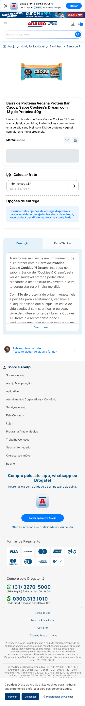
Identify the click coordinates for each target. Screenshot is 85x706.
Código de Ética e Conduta (42, 635)
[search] (42, 34)
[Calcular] (74, 186)
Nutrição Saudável (32, 46)
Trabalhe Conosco (17, 439)
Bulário (10, 463)
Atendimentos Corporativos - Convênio (31, 399)
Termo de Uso (42, 613)
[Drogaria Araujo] (42, 24)
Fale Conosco (15, 415)
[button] (57, 696)
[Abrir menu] (5, 24)
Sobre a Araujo (15, 375)
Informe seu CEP (20, 183)
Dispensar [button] (30, 696)
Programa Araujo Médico (22, 431)
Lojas (9, 423)
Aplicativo (12, 391)
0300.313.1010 (29, 599)
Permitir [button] (12, 696)
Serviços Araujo (16, 407)
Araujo (11, 46)
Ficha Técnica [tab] (62, 243)
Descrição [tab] (22, 243)
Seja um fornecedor (18, 447)
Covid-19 (42, 628)
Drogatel (33, 578)
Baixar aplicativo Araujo (42, 518)
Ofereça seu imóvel (18, 455)
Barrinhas (56, 46)
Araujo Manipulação (18, 383)
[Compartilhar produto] (75, 140)
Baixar (74, 5)
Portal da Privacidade (42, 620)
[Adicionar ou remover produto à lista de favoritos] (67, 140)
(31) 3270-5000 (31, 587)
